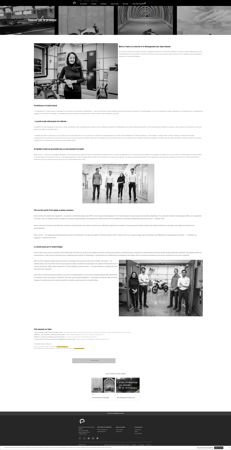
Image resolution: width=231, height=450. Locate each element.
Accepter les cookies (219, 447)
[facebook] (80, 438)
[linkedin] (93, 438)
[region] (115, 448)
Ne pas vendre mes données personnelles (205, 447)
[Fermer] (229, 447)
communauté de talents (79, 348)
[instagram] (88, 438)
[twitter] (84, 438)
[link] (74, 3)
